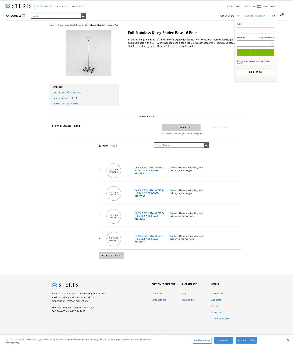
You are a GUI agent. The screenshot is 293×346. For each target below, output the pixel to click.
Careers (215, 306)
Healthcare (62, 6)
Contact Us (250, 6)
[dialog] (255, 51)
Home (51, 25)
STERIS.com (217, 293)
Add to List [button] (220, 127)
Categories (14, 15)
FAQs (184, 293)
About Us (216, 299)
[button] (83, 16)
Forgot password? (266, 37)
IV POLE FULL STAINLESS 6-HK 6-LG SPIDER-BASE (149, 216)
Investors (216, 312)
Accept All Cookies (246, 340)
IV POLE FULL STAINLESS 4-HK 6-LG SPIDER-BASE (149, 170)
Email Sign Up (159, 299)
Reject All (223, 340)
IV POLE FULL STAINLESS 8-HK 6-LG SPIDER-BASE (149, 239)
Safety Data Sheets (64, 98)
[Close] (288, 340)
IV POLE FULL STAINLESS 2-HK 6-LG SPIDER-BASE (149, 193)
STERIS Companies (221, 318)
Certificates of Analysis (66, 92)
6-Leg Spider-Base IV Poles (69, 25)
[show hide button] (272, 43)
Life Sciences (77, 6)
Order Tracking (233, 6)
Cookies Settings (202, 340)
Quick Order (187, 299)
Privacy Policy (12, 342)
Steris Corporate (44, 6)
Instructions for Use (64, 103)
